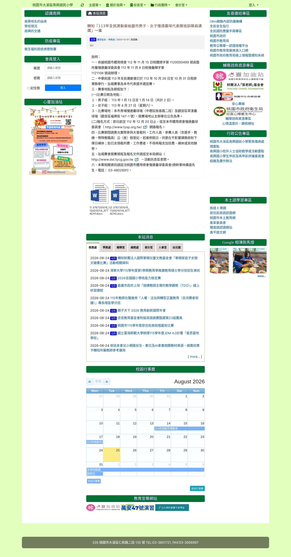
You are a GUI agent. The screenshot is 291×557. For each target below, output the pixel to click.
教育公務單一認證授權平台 (229, 46)
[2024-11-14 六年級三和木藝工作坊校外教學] (212, 260)
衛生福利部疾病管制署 (40, 49)
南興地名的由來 (35, 21)
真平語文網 (218, 232)
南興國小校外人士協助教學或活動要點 (237, 151)
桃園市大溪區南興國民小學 (53, 5)
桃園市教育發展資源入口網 (229, 50)
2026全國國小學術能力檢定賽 (139, 278)
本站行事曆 (94, 481)
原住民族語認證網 (222, 213)
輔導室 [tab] (121, 247)
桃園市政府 (218, 36)
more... (195, 357)
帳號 (37, 68)
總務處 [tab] (135, 247)
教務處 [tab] (93, 247)
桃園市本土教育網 (222, 218)
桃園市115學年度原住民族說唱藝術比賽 (146, 325)
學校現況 (30, 26)
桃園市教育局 (219, 41)
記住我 (34, 88)
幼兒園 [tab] (177, 247)
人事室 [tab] (163, 247)
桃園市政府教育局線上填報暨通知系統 (237, 55)
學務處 (111, 39)
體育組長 (101, 39)
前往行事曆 (197, 488)
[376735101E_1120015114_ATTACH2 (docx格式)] (120, 193)
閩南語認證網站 (221, 227)
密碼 (37, 78)
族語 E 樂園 (218, 208)
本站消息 (99, 13)
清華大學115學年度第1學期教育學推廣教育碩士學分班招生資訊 (155, 270)
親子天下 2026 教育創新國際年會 (142, 310)
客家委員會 (218, 223)
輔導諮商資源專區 (238, 119)
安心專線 (238, 104)
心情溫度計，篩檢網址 (238, 123)
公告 (93, 39)
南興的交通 (32, 31)
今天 (98, 381)
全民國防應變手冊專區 (226, 31)
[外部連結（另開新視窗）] (144, 127)
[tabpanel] (145, 307)
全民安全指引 (219, 26)
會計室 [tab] (149, 247)
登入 (63, 87)
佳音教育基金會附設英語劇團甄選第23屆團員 (150, 318)
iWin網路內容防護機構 (226, 21)
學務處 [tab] (107, 247)
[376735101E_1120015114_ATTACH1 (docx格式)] (100, 193)
